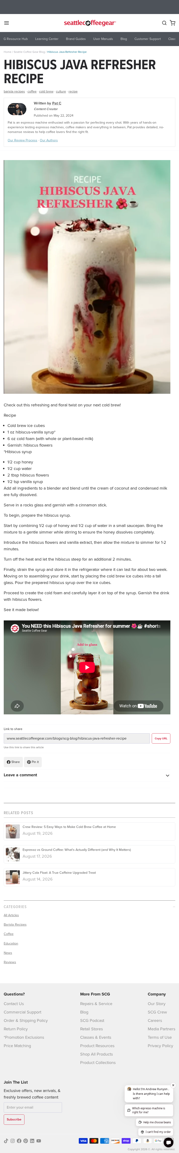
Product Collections (98, 1063)
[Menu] (8, 23)
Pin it (35, 761)
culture (61, 91)
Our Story (156, 1004)
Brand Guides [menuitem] (76, 38)
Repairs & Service (96, 1004)
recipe (73, 91)
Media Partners (161, 1029)
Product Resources (97, 1046)
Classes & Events (95, 1037)
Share (15, 761)
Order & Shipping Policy (26, 1020)
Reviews (10, 962)
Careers (155, 1020)
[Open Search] (164, 22)
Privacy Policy (160, 1046)
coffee (32, 91)
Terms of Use (160, 1037)
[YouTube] (38, 1141)
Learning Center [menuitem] (47, 38)
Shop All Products (96, 1054)
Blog (84, 1012)
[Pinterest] (25, 1141)
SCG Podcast (92, 1020)
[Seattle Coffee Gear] (89, 23)
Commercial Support (22, 1012)
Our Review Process (22, 140)
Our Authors (49, 140)
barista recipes (14, 91)
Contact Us (14, 1004)
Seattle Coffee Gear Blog (29, 52)
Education (11, 943)
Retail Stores (91, 1029)
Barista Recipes (15, 924)
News (8, 952)
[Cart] (172, 23)
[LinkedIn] (32, 1141)
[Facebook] (19, 1141)
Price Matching (17, 1046)
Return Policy (16, 1029)
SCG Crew (157, 1012)
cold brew (46, 91)
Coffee (9, 933)
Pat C (56, 103)
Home (7, 52)
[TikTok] (6, 1141)
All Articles (11, 915)
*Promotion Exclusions (24, 1037)
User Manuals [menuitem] (103, 38)
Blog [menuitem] (123, 38)
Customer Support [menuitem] (147, 38)
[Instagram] (12, 1141)
